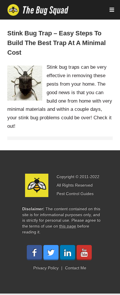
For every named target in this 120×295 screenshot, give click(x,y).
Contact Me (75, 267)
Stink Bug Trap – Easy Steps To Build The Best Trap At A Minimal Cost (56, 43)
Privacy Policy (46, 267)
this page (67, 226)
